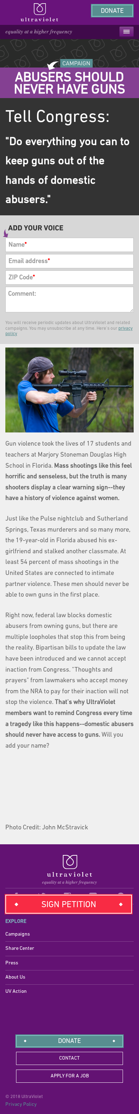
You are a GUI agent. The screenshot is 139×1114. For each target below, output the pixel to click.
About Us (15, 977)
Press (11, 963)
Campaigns (17, 934)
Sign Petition (68, 905)
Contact (69, 1058)
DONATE (69, 1041)
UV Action (16, 991)
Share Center (19, 948)
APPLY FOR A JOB (70, 1076)
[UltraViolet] (69, 870)
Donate (112, 11)
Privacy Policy (21, 1104)
